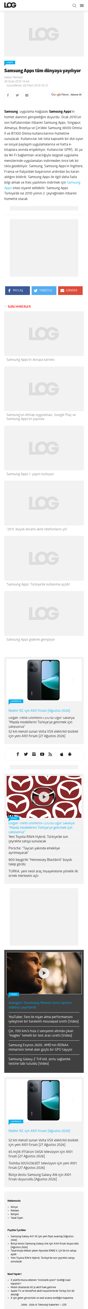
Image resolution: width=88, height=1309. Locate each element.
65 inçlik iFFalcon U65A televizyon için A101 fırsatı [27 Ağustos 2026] (40, 1154)
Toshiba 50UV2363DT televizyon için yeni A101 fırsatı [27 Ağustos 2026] (43, 1166)
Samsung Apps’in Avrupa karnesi (30, 360)
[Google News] (66, 95)
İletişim (15, 1214)
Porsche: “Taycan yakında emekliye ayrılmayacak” (34, 851)
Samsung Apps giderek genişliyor (30, 640)
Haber (9, 63)
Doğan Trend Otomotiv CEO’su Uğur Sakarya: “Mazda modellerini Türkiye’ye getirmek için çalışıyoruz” (42, 722)
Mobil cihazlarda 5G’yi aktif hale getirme (33, 1287)
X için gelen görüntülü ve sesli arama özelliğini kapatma (42, 1298)
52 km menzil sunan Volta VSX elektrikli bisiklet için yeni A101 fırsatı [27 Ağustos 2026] (43, 734)
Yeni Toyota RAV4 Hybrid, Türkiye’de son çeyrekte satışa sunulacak (38, 839)
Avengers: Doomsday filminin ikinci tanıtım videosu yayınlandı (40, 1005)
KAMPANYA (16, 701)
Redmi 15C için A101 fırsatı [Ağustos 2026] (39, 711)
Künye (14, 1207)
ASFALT (14, 818)
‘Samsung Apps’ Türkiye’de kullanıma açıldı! (38, 584)
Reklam (15, 1211)
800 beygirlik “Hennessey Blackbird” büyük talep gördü (40, 862)
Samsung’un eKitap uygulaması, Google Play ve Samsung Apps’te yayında (41, 417)
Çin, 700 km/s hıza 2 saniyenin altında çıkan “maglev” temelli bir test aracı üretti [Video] (41, 1033)
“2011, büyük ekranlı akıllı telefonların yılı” (37, 529)
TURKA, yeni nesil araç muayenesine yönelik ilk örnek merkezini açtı (43, 874)
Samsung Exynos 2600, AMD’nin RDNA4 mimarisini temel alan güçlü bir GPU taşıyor (40, 1048)
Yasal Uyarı (17, 1218)
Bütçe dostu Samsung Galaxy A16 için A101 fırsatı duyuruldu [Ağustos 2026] (40, 1177)
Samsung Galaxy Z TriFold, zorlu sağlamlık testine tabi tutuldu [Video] (39, 1062)
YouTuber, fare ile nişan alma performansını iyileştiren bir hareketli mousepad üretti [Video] (44, 1019)
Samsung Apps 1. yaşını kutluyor (30, 474)
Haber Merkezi (13, 77)
